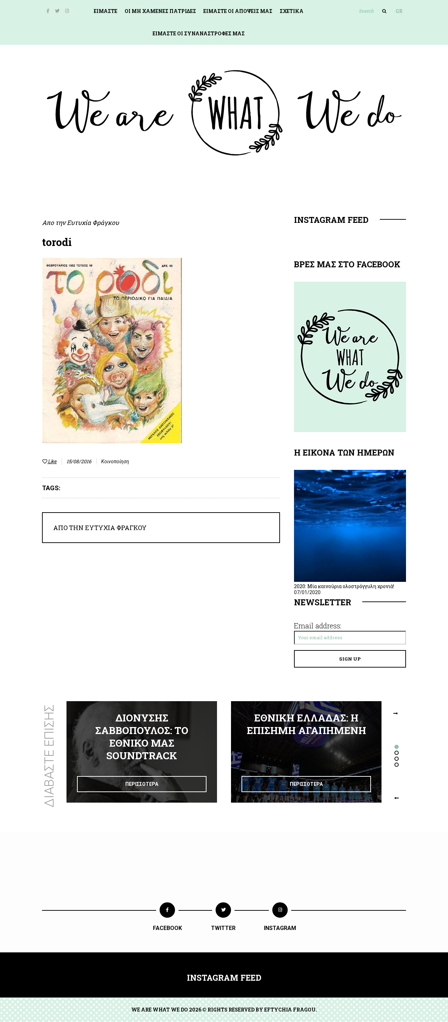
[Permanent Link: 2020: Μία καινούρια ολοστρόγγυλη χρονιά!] (350, 580)
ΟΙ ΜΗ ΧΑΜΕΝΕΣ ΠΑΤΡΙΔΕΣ (160, 11)
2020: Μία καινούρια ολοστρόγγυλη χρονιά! (344, 586)
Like (52, 461)
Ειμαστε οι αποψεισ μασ (237, 11)
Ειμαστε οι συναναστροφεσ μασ (199, 33)
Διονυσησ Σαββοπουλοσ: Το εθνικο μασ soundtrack (141, 736)
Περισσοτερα (141, 784)
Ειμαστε (105, 11)
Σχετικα (291, 11)
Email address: (317, 625)
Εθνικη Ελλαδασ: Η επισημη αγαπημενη (306, 724)
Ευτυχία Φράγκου (93, 222)
